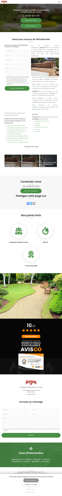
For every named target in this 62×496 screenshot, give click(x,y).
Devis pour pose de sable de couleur (18, 138)
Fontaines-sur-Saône (41, 127)
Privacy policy (31, 492)
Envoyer (31, 435)
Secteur (40, 473)
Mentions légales (19, 473)
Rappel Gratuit (31, 26)
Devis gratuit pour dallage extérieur (17, 136)
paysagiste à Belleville (42, 77)
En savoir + (13, 161)
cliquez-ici (9, 84)
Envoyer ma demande (17, 88)
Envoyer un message (31, 191)
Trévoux (37, 123)
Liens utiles (34, 473)
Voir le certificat (31, 336)
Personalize (31, 489)
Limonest (37, 131)
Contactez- (31, 20)
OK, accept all (31, 480)
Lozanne (37, 129)
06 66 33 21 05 (32, 15)
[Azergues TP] (29, 1)
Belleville (37, 125)
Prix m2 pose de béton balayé (16, 126)
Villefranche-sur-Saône (42, 121)
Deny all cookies (31, 484)
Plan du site (27, 473)
